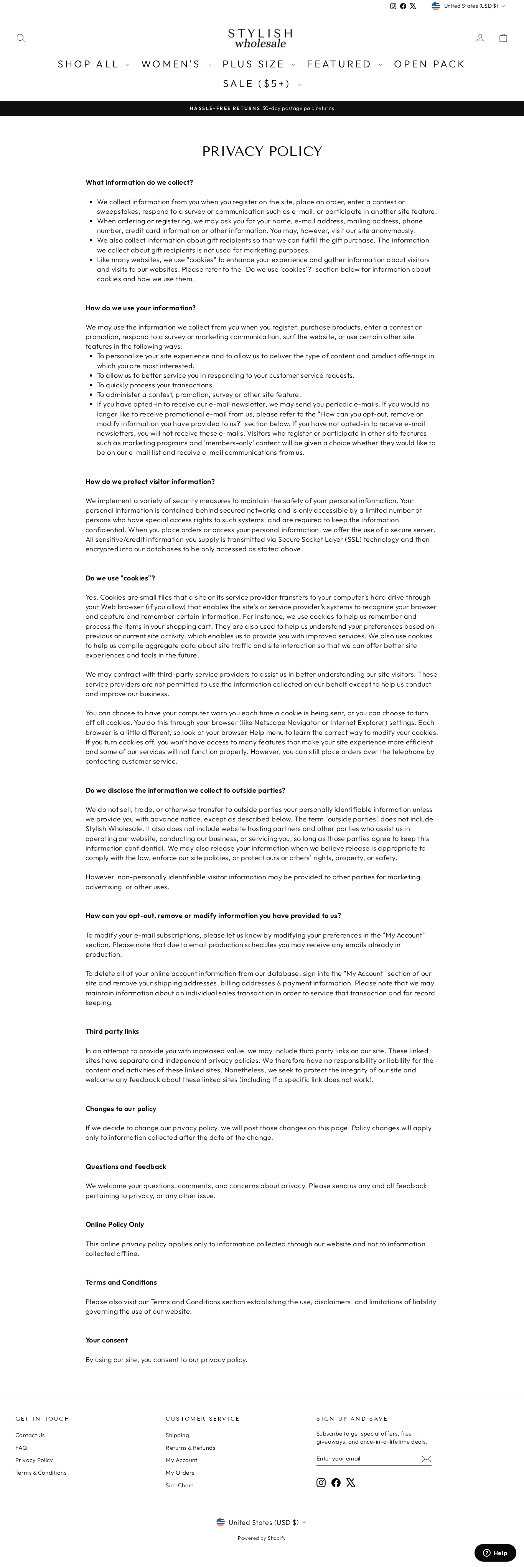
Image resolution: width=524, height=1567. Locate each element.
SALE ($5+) (259, 83)
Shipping (177, 1435)
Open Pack (430, 63)
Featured (342, 63)
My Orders (180, 1472)
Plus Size (256, 63)
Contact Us (30, 1435)
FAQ (21, 1447)
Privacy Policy (34, 1460)
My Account (182, 1460)
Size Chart (179, 1485)
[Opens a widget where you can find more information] (495, 1553)
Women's (173, 63)
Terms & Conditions (40, 1472)
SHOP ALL (91, 63)
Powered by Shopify (262, 1538)
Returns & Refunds (190, 1447)
